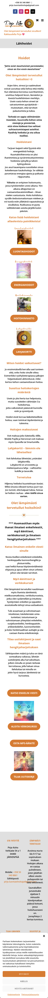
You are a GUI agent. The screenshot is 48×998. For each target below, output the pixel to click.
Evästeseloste (14, 994)
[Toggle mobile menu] (42, 20)
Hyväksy (24, 974)
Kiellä (24, 981)
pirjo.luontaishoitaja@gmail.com (24, 5)
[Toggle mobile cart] (37, 20)
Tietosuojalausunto (30, 994)
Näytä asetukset (24, 989)
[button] (44, 936)
